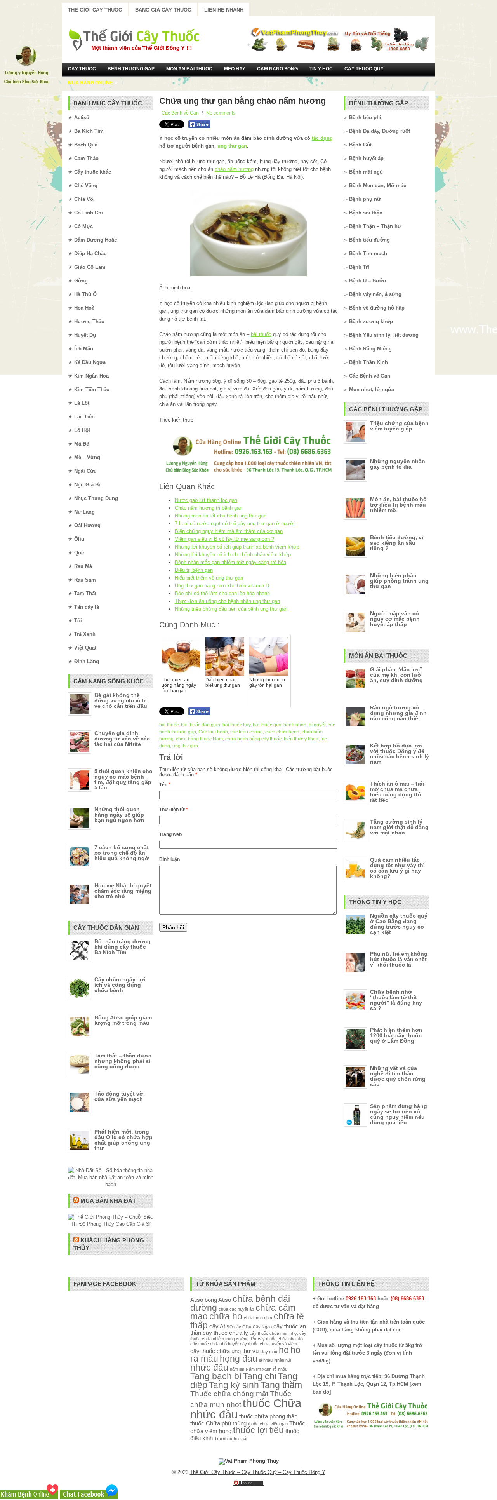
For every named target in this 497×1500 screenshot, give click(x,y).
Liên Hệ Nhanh (223, 10)
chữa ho (225, 1316)
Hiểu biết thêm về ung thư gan (209, 578)
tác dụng (322, 138)
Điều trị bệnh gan (194, 570)
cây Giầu (242, 1326)
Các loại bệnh (213, 732)
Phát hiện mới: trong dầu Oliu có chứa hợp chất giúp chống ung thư (123, 1140)
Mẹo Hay (234, 68)
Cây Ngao (262, 1326)
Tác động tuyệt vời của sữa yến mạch (119, 1096)
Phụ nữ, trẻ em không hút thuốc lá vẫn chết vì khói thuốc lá (398, 959)
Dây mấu (268, 1351)
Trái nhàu (223, 1438)
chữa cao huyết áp (236, 1309)
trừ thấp (241, 1438)
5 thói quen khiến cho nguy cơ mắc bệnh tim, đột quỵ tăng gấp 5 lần (123, 779)
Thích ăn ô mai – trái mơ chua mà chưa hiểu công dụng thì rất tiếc (397, 791)
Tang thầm (281, 1385)
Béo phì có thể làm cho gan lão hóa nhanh (222, 593)
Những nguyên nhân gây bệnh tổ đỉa (397, 464)
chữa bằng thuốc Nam (199, 739)
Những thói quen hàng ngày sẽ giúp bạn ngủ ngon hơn (119, 814)
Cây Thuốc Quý (364, 68)
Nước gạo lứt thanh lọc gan (206, 500)
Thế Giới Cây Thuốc (95, 10)
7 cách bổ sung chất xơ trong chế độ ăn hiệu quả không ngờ (121, 852)
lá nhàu (266, 1360)
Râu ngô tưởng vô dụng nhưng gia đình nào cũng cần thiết (398, 712)
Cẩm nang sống (277, 68)
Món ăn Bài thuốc (189, 68)
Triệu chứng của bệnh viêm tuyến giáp (399, 426)
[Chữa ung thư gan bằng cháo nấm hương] (248, 232)
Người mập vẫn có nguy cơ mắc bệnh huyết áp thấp (395, 618)
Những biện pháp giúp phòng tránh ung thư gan (399, 580)
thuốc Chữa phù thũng (218, 1423)
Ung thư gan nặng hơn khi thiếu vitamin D (222, 586)
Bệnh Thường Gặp (131, 68)
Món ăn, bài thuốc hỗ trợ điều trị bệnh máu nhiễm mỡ (398, 504)
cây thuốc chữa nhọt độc (281, 1338)
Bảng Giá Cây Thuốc (163, 10)
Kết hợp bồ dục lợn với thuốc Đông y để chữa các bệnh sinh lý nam (399, 753)
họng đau (238, 1359)
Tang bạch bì (216, 1376)
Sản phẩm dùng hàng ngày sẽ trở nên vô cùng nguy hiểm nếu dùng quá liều (398, 1114)
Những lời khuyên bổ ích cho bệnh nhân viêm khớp (233, 554)
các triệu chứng (246, 732)
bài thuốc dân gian (200, 725)
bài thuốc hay (236, 725)
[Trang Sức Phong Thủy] (248, 474)
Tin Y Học (321, 68)
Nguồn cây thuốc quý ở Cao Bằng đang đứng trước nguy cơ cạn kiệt (398, 924)
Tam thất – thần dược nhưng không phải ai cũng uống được (122, 1061)
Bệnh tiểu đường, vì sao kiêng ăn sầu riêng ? (396, 542)
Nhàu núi (282, 1360)
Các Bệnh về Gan (180, 113)
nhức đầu (209, 1368)
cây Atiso (221, 1326)
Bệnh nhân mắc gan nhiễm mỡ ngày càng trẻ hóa (230, 562)
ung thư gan (232, 146)
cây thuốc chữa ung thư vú (224, 1351)
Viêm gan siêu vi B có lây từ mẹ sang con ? (224, 539)
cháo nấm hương (234, 169)
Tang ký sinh (234, 1385)
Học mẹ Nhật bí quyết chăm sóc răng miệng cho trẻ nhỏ (122, 890)
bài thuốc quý (267, 725)
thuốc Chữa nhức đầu (245, 1409)
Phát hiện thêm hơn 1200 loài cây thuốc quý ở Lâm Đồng (396, 1035)
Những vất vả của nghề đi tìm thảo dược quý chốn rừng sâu (398, 1076)
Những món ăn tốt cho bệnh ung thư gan (220, 516)
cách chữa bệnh (282, 732)
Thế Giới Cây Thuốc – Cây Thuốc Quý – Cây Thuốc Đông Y (257, 1472)
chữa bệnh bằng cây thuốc (253, 739)
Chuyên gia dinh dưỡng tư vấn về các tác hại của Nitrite (122, 738)
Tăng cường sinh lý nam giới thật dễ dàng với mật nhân (399, 827)
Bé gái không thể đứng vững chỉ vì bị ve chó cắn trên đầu (120, 700)
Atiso (196, 1299)
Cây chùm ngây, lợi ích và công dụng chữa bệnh (119, 984)
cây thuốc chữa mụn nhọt (274, 1333)
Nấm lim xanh (258, 1369)
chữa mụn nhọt (258, 1317)
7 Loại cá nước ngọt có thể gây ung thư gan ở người (235, 523)
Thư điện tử (173, 809)
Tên (164, 784)
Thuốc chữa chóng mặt (229, 1393)
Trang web (170, 834)
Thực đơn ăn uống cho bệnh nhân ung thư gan (227, 601)
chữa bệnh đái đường (240, 1303)
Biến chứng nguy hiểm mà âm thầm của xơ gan (229, 531)
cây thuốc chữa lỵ (225, 1332)
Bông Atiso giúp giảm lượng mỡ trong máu (123, 1020)
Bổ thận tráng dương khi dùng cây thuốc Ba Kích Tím (122, 946)
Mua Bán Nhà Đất (108, 1200)
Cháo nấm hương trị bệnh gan (208, 508)
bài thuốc (261, 334)
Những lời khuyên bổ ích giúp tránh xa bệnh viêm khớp (237, 547)
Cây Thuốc (82, 68)
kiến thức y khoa (301, 739)
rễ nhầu (280, 1369)
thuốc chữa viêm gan (268, 1424)
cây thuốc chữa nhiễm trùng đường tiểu (248, 1336)
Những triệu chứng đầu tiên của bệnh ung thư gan (231, 609)
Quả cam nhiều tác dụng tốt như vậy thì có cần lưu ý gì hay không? (397, 868)
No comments (220, 113)
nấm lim (237, 1369)
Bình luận (169, 859)
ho (284, 1350)
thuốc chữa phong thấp (268, 1416)
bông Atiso (218, 1299)
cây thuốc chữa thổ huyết (214, 1343)
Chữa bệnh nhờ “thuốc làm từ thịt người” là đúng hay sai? (396, 1000)
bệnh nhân (294, 725)
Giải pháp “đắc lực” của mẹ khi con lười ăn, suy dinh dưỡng (396, 674)
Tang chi (259, 1376)
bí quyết (317, 725)
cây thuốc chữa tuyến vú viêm (268, 1343)
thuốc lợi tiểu (258, 1430)
